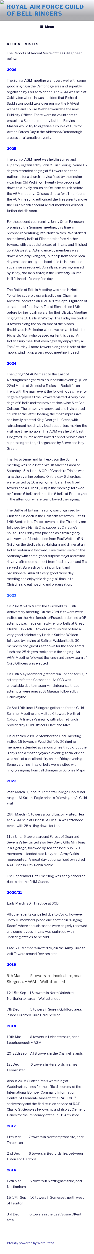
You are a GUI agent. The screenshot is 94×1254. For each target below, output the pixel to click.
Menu (49, 27)
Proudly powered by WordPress (31, 1243)
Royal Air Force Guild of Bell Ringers (45, 10)
